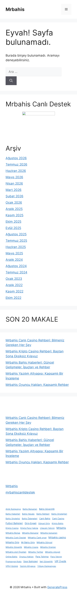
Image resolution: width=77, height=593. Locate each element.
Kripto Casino (12, 528)
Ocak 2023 (14, 279)
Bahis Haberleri (13, 514)
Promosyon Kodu (13, 561)
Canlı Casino (58, 518)
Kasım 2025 (14, 215)
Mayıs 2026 (14, 177)
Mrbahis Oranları (48, 547)
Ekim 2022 (13, 298)
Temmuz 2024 (16, 272)
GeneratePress (57, 587)
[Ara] (11, 80)
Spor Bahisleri (30, 561)
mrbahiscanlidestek (20, 492)
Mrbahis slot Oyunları (16, 552)
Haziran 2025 (16, 247)
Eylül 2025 (13, 228)
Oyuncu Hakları (26, 556)
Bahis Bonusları (30, 509)
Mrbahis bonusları (48, 533)
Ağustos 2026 (16, 158)
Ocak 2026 (14, 202)
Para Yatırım (56, 556)
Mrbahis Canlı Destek (16, 537)
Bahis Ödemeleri (29, 518)
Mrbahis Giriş (12, 542)
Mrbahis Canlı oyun (37, 537)
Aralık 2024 (14, 260)
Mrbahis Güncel (44, 542)
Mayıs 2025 (14, 253)
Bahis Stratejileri (59, 514)
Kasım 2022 (14, 291)
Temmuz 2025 (16, 240)
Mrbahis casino (57, 537)
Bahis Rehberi (43, 514)
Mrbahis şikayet (52, 552)
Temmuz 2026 (16, 164)
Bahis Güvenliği (47, 509)
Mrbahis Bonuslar (30, 533)
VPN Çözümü (12, 566)
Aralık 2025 (14, 209)
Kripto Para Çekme (29, 528)
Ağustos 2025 (16, 234)
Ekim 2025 (13, 221)
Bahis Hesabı (28, 514)
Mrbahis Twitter (35, 552)
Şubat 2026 (14, 196)
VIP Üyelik (60, 561)
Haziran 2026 (16, 171)
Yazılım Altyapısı (28, 566)
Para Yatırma (42, 556)
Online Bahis (11, 556)
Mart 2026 (13, 190)
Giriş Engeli (30, 523)
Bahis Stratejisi (13, 518)
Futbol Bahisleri (14, 523)
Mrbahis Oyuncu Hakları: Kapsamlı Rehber (37, 385)
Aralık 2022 (14, 285)
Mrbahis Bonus (13, 533)
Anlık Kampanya (13, 509)
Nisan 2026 (14, 183)
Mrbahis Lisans (31, 547)
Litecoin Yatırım (47, 528)
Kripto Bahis (57, 523)
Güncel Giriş (44, 523)
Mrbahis (15, 9)
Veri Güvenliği (46, 561)
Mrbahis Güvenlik (14, 547)
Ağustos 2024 (16, 266)
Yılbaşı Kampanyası (46, 566)
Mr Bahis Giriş (28, 542)
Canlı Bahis (44, 518)
